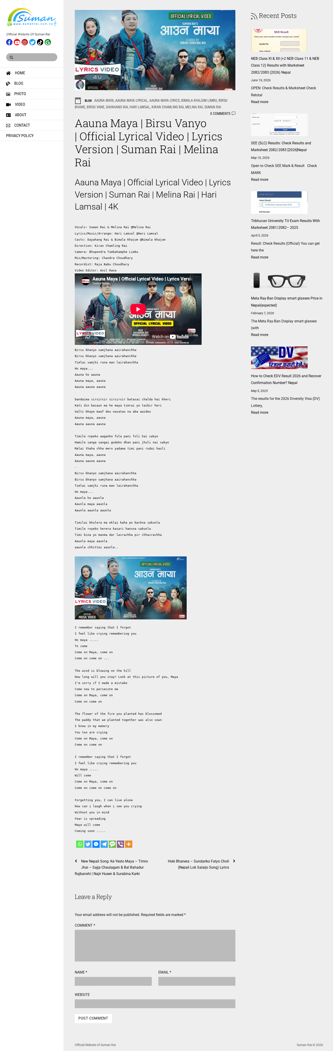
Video (19, 104)
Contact (21, 125)
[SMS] (112, 844)
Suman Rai (95, 85)
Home (19, 72)
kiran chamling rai (168, 107)
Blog (18, 83)
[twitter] (32, 42)
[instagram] (25, 42)
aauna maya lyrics (164, 100)
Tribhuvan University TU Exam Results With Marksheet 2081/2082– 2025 (285, 224)
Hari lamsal (140, 107)
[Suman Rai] (31, 24)
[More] (128, 844)
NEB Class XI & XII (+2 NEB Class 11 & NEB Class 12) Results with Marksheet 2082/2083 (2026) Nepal (285, 65)
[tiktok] (40, 42)
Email (164, 972)
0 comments (220, 113)
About (20, 114)
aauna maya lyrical (131, 100)
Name (81, 972)
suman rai (212, 107)
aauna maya (104, 100)
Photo (19, 93)
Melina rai (194, 107)
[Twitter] (88, 844)
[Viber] (120, 844)
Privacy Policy (20, 135)
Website (82, 995)
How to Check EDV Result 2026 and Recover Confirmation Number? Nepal (286, 379)
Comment (85, 925)
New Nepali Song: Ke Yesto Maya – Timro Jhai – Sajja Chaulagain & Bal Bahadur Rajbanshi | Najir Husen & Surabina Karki (111, 867)
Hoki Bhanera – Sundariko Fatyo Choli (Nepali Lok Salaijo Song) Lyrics (198, 864)
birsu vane (95, 107)
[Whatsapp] (79, 844)
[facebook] (9, 42)
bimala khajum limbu (199, 100)
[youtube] (17, 42)
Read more (259, 102)
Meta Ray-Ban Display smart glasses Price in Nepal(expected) (286, 301)
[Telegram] (104, 844)
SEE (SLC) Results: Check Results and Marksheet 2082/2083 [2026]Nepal (281, 146)
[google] (48, 42)
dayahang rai (117, 107)
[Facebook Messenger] (96, 844)
